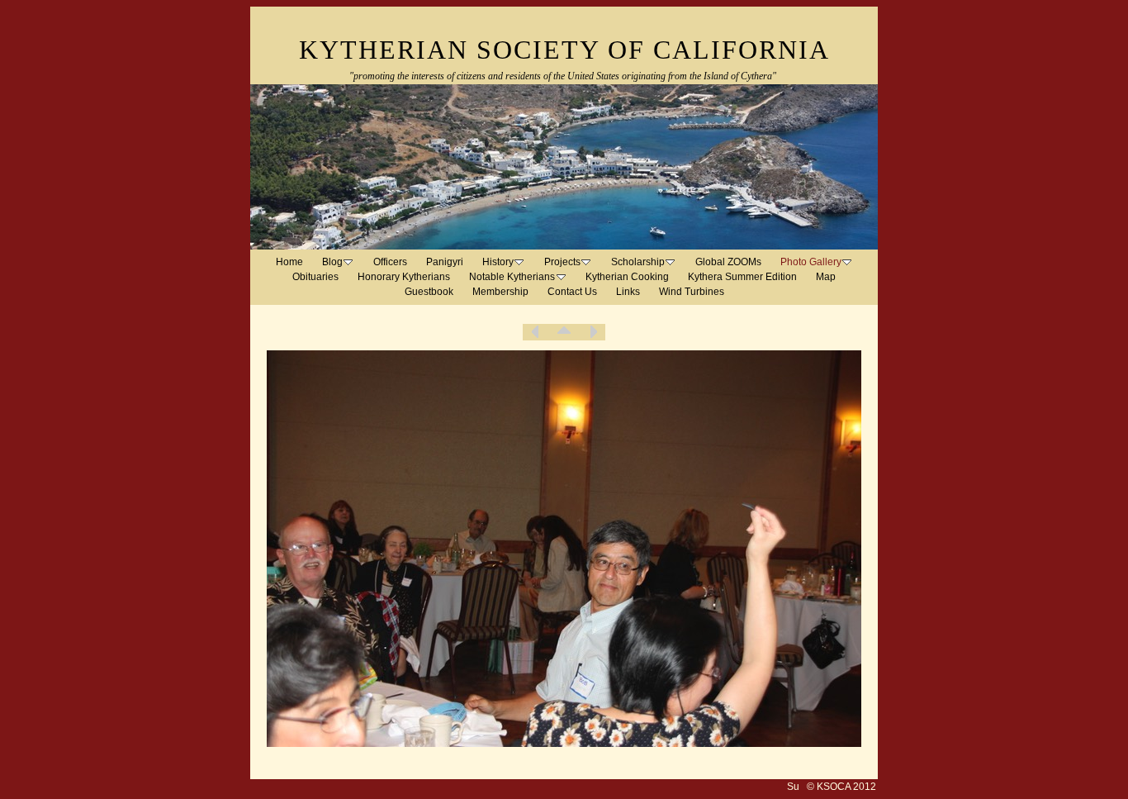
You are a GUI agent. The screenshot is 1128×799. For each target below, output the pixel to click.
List (564, 332)
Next (593, 332)
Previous (535, 332)
